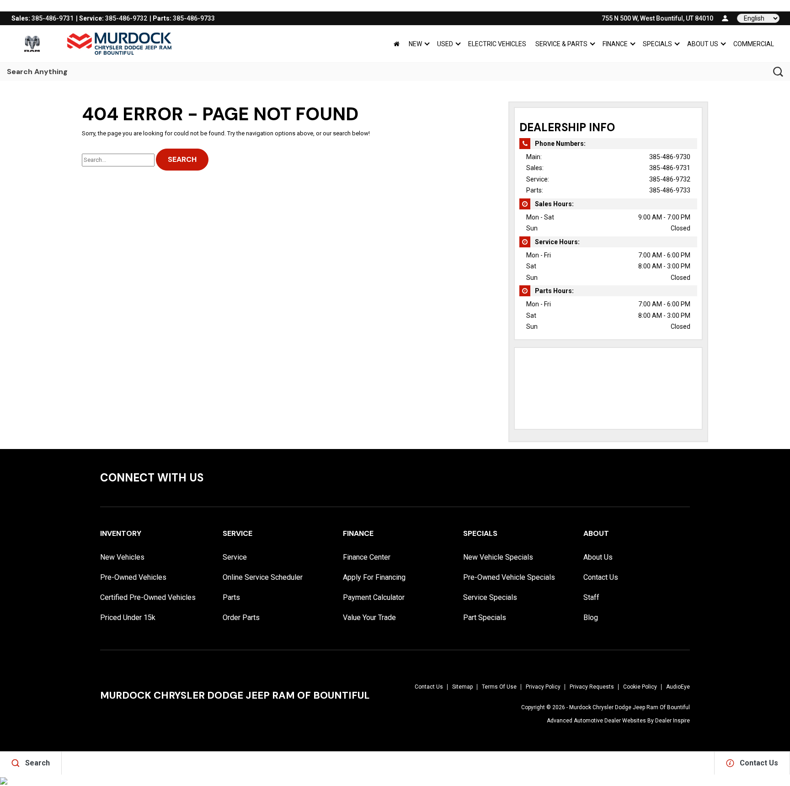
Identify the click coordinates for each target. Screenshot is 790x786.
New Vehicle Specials (498, 557)
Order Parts (241, 617)
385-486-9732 (669, 179)
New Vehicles (122, 557)
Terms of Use (499, 687)
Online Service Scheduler (263, 577)
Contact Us (600, 577)
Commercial (753, 44)
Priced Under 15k (127, 617)
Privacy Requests (592, 687)
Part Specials (484, 617)
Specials (657, 44)
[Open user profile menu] (725, 18)
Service (235, 557)
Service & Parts (561, 44)
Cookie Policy (640, 687)
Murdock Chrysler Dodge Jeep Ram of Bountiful (629, 707)
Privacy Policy (543, 687)
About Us (702, 44)
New (415, 44)
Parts (231, 597)
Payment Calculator (374, 597)
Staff (591, 597)
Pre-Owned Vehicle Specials (509, 577)
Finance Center (366, 557)
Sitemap (462, 687)
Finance (615, 44)
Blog (590, 617)
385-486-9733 (669, 190)
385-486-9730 (669, 156)
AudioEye (678, 687)
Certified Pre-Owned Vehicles (148, 597)
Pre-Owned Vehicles (133, 577)
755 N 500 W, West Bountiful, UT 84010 (657, 18)
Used (445, 44)
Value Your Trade (369, 617)
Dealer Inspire (672, 720)
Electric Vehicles (497, 44)
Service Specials (490, 597)
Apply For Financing (374, 577)
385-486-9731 (669, 167)
